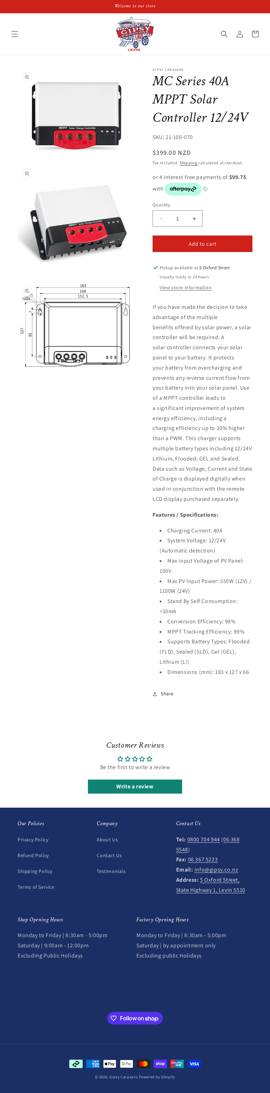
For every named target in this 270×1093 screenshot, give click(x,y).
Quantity (161, 205)
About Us (107, 839)
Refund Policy (33, 855)
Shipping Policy (35, 871)
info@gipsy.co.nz (216, 869)
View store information (186, 287)
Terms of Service (36, 887)
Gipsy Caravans (123, 1076)
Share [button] (167, 693)
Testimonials (111, 871)
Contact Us (109, 855)
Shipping (189, 162)
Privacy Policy (33, 839)
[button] (14, 34)
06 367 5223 (203, 859)
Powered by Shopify (157, 1076)
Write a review (134, 786)
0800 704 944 (203, 839)
